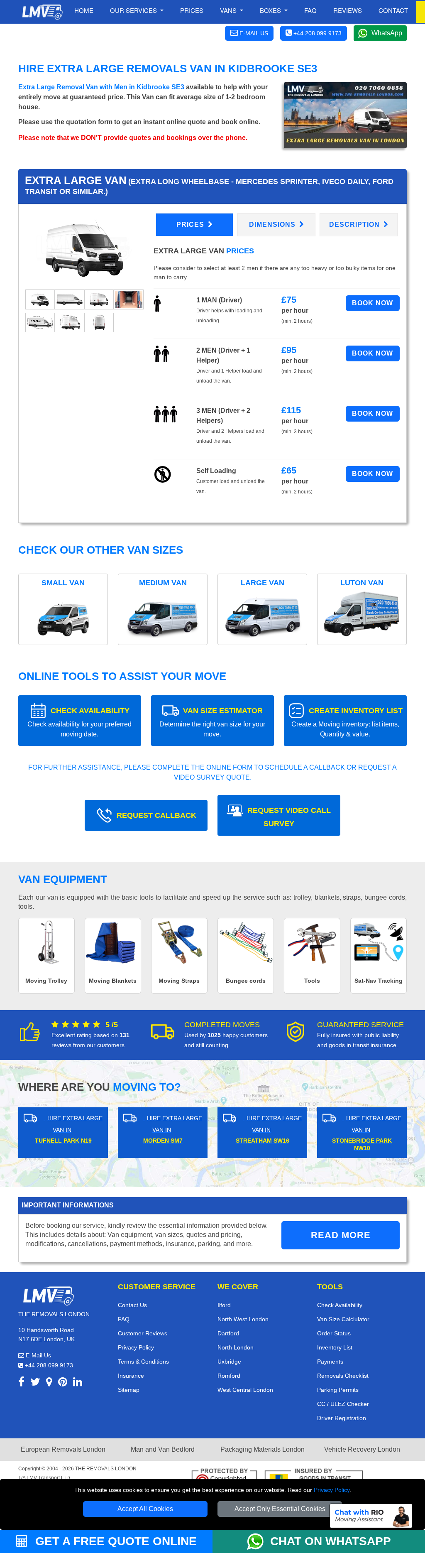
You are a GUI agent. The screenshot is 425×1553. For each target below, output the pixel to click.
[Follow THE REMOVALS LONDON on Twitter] (35, 1383)
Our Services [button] (134, 10)
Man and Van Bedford (163, 1449)
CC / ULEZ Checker (343, 1404)
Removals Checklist (343, 1375)
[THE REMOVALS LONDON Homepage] (42, 12)
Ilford (224, 1305)
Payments (330, 1361)
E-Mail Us (37, 1355)
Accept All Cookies (145, 1508)
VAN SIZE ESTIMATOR (212, 722)
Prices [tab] (191, 224)
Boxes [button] (271, 10)
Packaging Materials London (262, 1449)
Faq (310, 10)
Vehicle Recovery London (362, 1449)
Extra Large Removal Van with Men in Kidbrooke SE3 (101, 87)
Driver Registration (341, 1418)
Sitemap (128, 1389)
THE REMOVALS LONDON (106, 1469)
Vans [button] (229, 10)
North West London (243, 1319)
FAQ (123, 1319)
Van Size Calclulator (343, 1319)
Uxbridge (229, 1361)
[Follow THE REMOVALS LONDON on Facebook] (21, 1383)
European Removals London (63, 1449)
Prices (191, 10)
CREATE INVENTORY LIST (347, 722)
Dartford (228, 1333)
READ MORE (341, 1235)
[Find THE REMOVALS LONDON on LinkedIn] (77, 1383)
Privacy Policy (331, 1490)
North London (235, 1347)
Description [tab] (355, 224)
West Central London (245, 1389)
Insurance (131, 1375)
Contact (393, 10)
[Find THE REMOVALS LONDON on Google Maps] (49, 1383)
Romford (228, 1375)
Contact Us (132, 1305)
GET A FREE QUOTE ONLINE (114, 1541)
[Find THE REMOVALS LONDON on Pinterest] (62, 1383)
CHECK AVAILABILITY (79, 722)
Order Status (334, 1333)
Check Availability (339, 1305)
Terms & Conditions (143, 1361)
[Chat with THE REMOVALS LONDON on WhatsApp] (258, 1541)
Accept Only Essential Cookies (279, 1508)
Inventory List (334, 1347)
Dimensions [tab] (273, 224)
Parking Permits (338, 1389)
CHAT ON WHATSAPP (330, 1541)
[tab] (40, 298)
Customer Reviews (142, 1333)
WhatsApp (386, 33)
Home (83, 10)
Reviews (347, 10)
